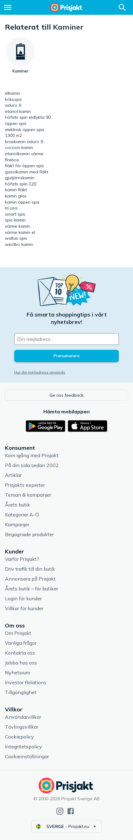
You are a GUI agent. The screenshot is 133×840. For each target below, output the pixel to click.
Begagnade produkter (29, 534)
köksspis (13, 99)
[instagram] (60, 811)
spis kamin (15, 220)
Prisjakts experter (25, 485)
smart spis (15, 214)
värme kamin (17, 226)
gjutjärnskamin (19, 177)
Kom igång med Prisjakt (31, 455)
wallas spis (16, 238)
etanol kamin (18, 111)
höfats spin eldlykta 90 (28, 117)
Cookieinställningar (27, 756)
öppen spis (16, 123)
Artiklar (13, 475)
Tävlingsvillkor (21, 727)
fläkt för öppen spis (24, 165)
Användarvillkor (23, 717)
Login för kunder (23, 598)
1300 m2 (13, 135)
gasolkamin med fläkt (26, 172)
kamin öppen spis (22, 202)
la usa (11, 208)
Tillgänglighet (20, 692)
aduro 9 (13, 105)
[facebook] (70, 811)
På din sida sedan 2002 (32, 465)
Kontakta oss (20, 653)
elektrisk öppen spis (24, 129)
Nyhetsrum (17, 672)
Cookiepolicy (19, 737)
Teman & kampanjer (28, 495)
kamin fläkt (16, 189)
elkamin (12, 93)
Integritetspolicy (23, 746)
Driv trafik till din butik (30, 569)
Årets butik (17, 505)
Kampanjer (17, 524)
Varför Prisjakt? (22, 559)
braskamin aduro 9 (24, 141)
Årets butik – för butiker (31, 589)
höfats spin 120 (20, 184)
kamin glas (16, 196)
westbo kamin (19, 244)
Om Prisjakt (18, 633)
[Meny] (8, 7)
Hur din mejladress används (39, 372)
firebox (12, 160)
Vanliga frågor (20, 643)
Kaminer (68, 26)
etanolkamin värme (24, 153)
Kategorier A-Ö (22, 514)
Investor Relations (25, 682)
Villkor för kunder (24, 608)
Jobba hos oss (21, 663)
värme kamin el (20, 232)
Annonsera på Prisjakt (30, 579)
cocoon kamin (19, 147)
